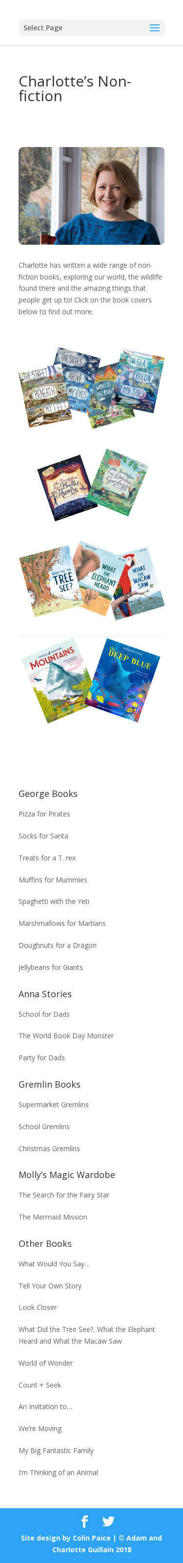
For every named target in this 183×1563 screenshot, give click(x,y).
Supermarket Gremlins (54, 1104)
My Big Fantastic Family (56, 1450)
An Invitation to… (45, 1406)
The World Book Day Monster (66, 1035)
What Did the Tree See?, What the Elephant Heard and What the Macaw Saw (87, 1335)
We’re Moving (40, 1428)
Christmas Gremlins (49, 1148)
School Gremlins (44, 1126)
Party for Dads (42, 1057)
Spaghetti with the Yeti (54, 901)
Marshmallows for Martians (62, 923)
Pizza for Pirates (44, 813)
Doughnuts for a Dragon (58, 945)
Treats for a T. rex (47, 857)
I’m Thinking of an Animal (58, 1472)
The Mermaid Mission (53, 1216)
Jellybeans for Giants (51, 967)
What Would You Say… (54, 1263)
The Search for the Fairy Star (64, 1194)
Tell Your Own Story (50, 1285)
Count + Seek (40, 1385)
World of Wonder (46, 1363)
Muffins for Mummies (53, 879)
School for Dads (44, 1014)
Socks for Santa (43, 835)
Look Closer (38, 1307)
